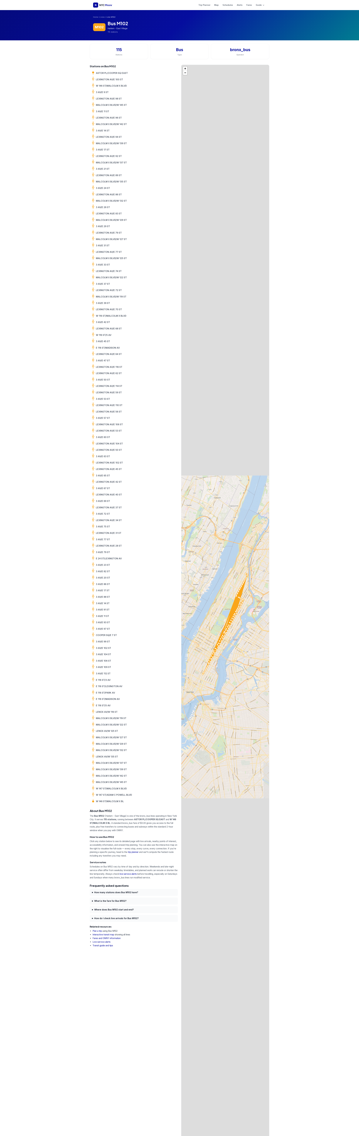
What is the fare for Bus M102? (110, 901)
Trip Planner (204, 5)
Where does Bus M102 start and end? (114, 909)
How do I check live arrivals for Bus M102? (116, 918)
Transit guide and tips (103, 945)
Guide (259, 5)
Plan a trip (97, 931)
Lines (102, 17)
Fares (249, 5)
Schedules (228, 5)
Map (216, 5)
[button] (185, 69)
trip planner (133, 852)
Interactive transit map (103, 934)
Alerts (239, 5)
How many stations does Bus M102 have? (116, 892)
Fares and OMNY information (107, 938)
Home (95, 17)
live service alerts (128, 874)
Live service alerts (102, 942)
